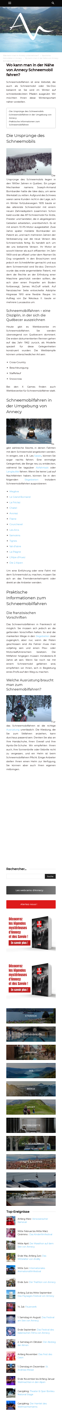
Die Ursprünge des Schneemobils (26, 111)
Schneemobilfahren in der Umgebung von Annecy (30, 116)
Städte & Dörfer (31, 1161)
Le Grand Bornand (19, 496)
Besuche (31, 1052)
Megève (14, 491)
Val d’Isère (15, 546)
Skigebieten (31, 479)
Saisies (37, 455)
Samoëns (14, 535)
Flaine (12, 518)
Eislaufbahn (31, 1198)
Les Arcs (14, 529)
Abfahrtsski (42, 467)
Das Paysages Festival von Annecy (36, 1296)
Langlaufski (12, 471)
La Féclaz (14, 502)
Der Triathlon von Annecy (42, 1282)
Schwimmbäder (31, 1034)
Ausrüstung (12, 729)
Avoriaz (13, 513)
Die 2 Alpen (16, 562)
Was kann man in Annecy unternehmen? (21, 55)
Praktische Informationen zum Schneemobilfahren (24, 123)
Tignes (13, 540)
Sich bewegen (31, 1143)
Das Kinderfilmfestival (40, 1234)
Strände (31, 1015)
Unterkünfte (31, 1125)
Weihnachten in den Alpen (31, 1382)
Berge (31, 1088)
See (31, 1070)
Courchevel (16, 524)
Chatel (13, 507)
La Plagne (15, 551)
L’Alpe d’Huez (17, 557)
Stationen (31, 1179)
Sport (31, 1107)
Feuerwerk (31, 1306)
